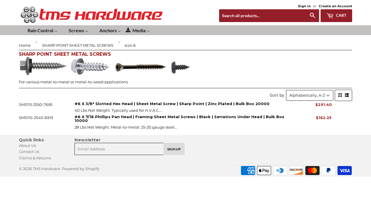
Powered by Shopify (80, 168)
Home (25, 45)
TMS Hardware (46, 168)
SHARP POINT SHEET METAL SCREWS (77, 45)
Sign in (304, 6)
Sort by (277, 95)
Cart (340, 15)
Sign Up (174, 149)
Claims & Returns (35, 158)
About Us (27, 145)
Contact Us (29, 151)
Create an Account (335, 6)
